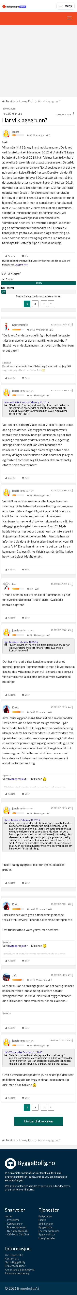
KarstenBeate (20, 324)
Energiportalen (46, 1238)
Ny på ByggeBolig (15, 1262)
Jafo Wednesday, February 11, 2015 (23, 1052)
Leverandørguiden (48, 1230)
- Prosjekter (12, 1219)
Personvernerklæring (17, 1273)
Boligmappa (45, 1216)
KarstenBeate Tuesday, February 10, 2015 (27, 402)
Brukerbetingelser (15, 1265)
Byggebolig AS (28, 1288)
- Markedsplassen (15, 1227)
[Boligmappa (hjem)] (14, 6)
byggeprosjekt (17, 778)
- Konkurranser (14, 1223)
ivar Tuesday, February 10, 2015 (21, 641)
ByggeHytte (45, 1227)
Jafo (14, 975)
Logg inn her (21, 264)
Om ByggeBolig (14, 1255)
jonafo (15, 131)
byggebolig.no (46, 1186)
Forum (8, 1216)
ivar (14, 584)
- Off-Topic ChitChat (17, 1234)
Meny (68, 6)
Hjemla (42, 1219)
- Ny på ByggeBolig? (16, 1230)
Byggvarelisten (46, 1234)
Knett (15, 707)
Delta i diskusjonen (38, 1121)
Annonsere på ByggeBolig (19, 1269)
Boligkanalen (45, 1223)
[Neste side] (51, 304)
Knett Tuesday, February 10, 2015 (22, 819)
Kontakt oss (12, 1258)
